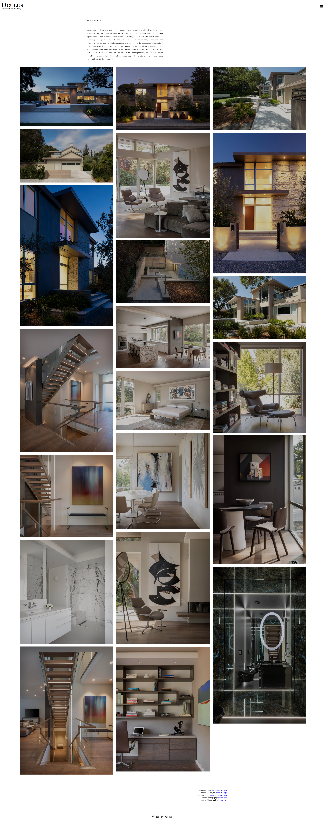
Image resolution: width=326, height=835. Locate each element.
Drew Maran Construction (217, 795)
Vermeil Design (221, 793)
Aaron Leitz (222, 800)
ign (225, 790)
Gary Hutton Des (218, 790)
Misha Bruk (222, 797)
